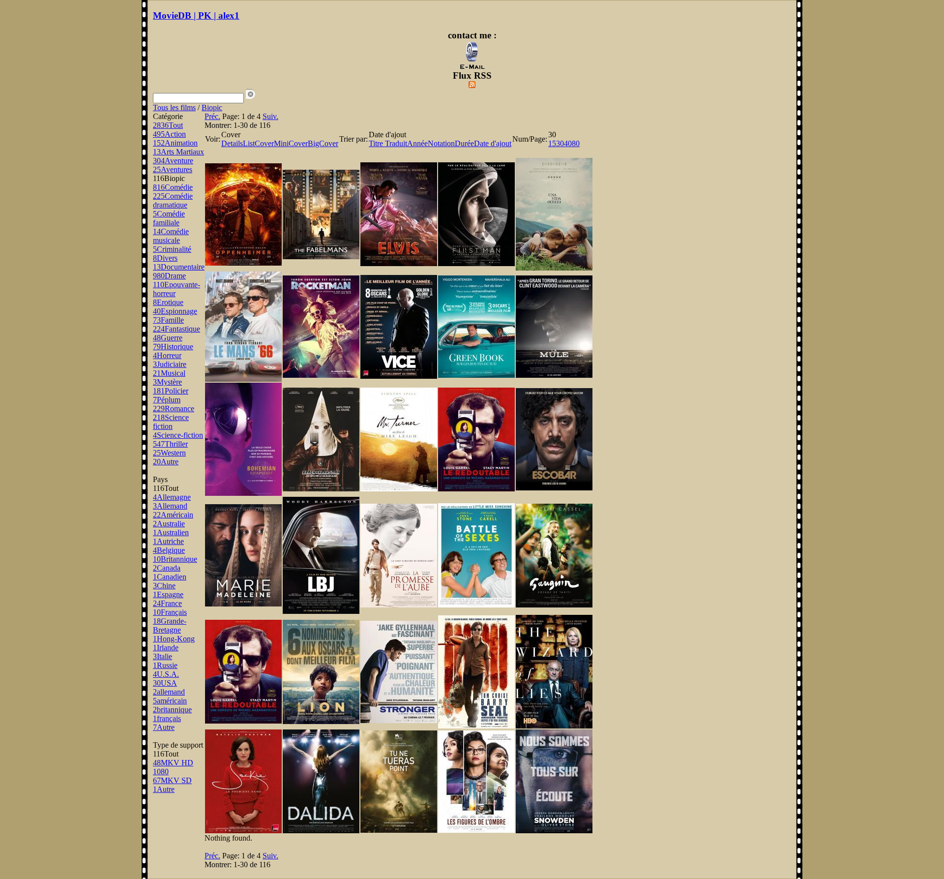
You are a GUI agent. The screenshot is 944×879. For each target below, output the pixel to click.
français (167, 718)
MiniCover (291, 143)
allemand (169, 692)
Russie (165, 665)
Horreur (167, 355)
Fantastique (176, 329)
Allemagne (172, 497)
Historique (173, 346)
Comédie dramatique (173, 200)
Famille (168, 320)
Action (169, 134)
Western (169, 453)
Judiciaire (169, 364)
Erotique (168, 302)
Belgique (169, 550)
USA (165, 683)
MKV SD (172, 780)
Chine (164, 585)
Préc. (212, 116)
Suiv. (270, 116)
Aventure (173, 160)
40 (568, 143)
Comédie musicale (171, 235)
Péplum (166, 399)
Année (417, 143)
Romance (173, 408)
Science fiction (171, 421)
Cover (264, 143)
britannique (172, 709)
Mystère (167, 382)
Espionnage (175, 311)
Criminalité (172, 249)
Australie (169, 523)
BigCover (323, 143)
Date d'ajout (492, 143)
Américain (173, 515)
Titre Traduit (388, 143)
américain (170, 701)
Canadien (169, 577)
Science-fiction (178, 435)
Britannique (175, 559)
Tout (168, 125)
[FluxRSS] (472, 85)
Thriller (170, 444)
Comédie (173, 187)
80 (576, 143)
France (167, 603)
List (249, 143)
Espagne (168, 594)
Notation (441, 143)
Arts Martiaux (178, 152)
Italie (162, 656)
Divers (165, 258)
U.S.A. (166, 674)
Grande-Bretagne (169, 625)
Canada (166, 568)
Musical (169, 373)
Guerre (167, 337)
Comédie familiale (169, 218)
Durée (464, 143)
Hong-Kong (174, 639)
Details (232, 143)
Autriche (168, 541)
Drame (169, 276)
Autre (165, 461)
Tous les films (174, 107)
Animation (175, 143)
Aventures (172, 169)
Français (170, 612)
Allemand (170, 506)
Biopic (212, 107)
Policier (170, 391)
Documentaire (179, 267)
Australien (171, 532)
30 (560, 143)
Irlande (165, 647)
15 (552, 143)
